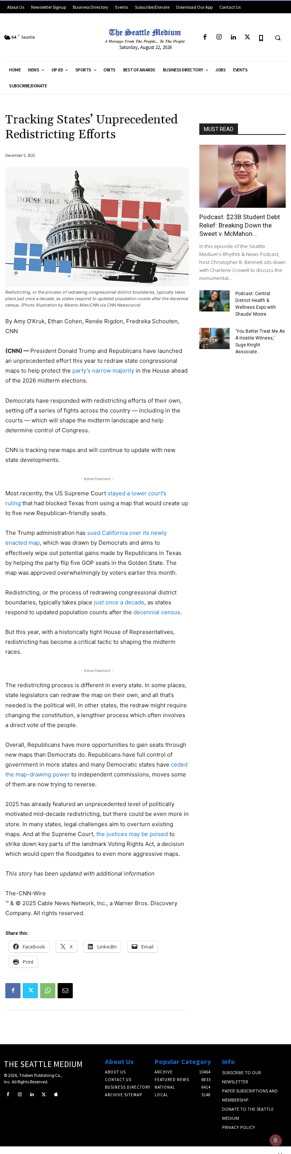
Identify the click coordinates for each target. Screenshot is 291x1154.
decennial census (156, 612)
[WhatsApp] (47, 990)
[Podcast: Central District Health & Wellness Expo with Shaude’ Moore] (214, 300)
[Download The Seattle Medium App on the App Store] (261, 37)
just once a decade (119, 602)
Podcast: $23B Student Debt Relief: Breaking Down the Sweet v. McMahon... (239, 225)
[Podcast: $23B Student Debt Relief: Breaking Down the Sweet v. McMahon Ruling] (242, 176)
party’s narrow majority (103, 370)
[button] (277, 37)
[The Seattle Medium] (145, 35)
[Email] (65, 990)
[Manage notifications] (275, 1140)
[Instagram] (219, 37)
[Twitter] (247, 37)
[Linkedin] (233, 37)
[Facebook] (205, 37)
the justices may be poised (132, 834)
